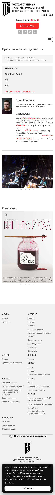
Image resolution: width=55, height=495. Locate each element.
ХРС (6, 80)
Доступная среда (35, 340)
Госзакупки (32, 347)
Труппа (5, 359)
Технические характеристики (39, 333)
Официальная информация (39, 374)
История (31, 322)
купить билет (27, 25)
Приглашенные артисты (12, 363)
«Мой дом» (31, 130)
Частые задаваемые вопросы (40, 404)
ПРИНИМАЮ (27, 488)
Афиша (5, 318)
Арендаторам (33, 408)
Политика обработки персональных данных (37, 412)
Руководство (11, 68)
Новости (31, 359)
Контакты (6, 422)
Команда (31, 57)
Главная (8, 57)
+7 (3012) (30, 20)
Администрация (13, 74)
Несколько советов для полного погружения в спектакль (12, 392)
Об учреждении (34, 344)
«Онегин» (21, 125)
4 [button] (33, 189)
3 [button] (29, 189)
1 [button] (21, 189)
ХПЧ (7, 85)
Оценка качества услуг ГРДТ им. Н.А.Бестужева (39, 399)
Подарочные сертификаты (13, 386)
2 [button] (25, 189)
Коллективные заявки (11, 402)
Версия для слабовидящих (30, 436)
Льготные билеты (9, 398)
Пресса (30, 367)
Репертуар (6, 322)
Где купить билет (9, 383)
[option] (27, 171)
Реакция (31, 371)
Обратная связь (8, 429)
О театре (19, 57)
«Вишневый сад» (30, 118)
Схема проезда (8, 425)
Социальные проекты (36, 390)
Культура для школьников (38, 386)
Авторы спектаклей (35, 329)
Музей (30, 383)
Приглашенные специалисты (20, 60)
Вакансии (31, 336)
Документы (32, 351)
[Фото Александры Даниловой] (27, 171)
